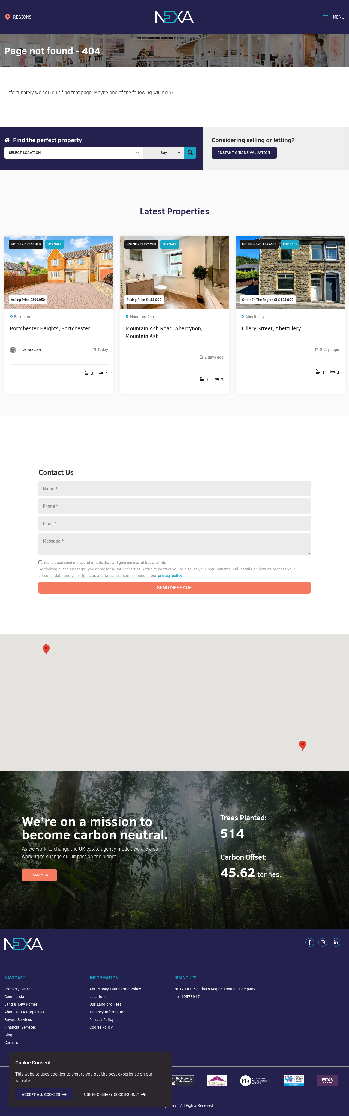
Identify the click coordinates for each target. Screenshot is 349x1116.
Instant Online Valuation (244, 152)
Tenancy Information (107, 1012)
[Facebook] (309, 942)
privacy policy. (170, 575)
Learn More (39, 875)
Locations (97, 996)
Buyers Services (18, 1019)
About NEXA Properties (24, 1012)
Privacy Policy (101, 1019)
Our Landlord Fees (105, 1004)
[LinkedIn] (336, 942)
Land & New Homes (21, 1004)
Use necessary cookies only (111, 1094)
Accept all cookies (41, 1094)
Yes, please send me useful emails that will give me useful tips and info (104, 562)
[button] (302, 746)
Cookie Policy (101, 1027)
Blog (8, 1035)
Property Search (18, 989)
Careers (11, 1042)
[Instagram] (322, 942)
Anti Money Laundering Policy (115, 989)
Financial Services (20, 1027)
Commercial (14, 996)
